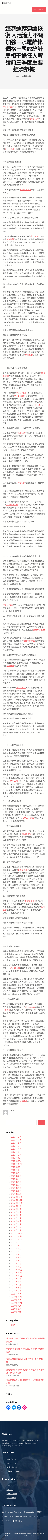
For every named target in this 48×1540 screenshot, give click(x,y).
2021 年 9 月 (16, 1306)
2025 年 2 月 (16, 1191)
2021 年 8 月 (16, 1309)
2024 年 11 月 (16, 1200)
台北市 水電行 (10, 149)
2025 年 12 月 (16, 1161)
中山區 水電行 (25, 190)
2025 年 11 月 (16, 1164)
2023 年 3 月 (16, 1260)
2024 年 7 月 (16, 1212)
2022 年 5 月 (16, 1291)
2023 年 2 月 (16, 1264)
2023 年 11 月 (16, 1236)
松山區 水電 (15, 968)
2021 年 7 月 (16, 1312)
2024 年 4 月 (16, 1221)
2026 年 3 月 (16, 1152)
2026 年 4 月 (16, 1149)
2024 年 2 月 (16, 1227)
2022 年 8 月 (16, 1282)
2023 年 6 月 (16, 1251)
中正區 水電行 (21, 393)
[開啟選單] (44, 3)
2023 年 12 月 (16, 1233)
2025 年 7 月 (16, 1176)
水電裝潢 (21, 433)
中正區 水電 (8, 107)
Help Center (12, 1459)
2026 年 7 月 (16, 1140)
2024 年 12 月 (16, 1197)
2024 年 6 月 (16, 1215)
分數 (13, 1325)
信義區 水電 (34, 119)
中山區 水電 (8, 605)
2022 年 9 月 (16, 1279)
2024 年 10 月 (16, 1203)
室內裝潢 (10, 666)
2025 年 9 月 (16, 1170)
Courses (10, 1490)
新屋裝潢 (29, 355)
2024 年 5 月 (16, 1218)
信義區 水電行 (23, 870)
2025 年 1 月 (16, 1194)
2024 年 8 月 (16, 1209)
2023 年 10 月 (16, 1239)
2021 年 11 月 (16, 1300)
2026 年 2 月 (16, 1155)
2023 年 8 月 (16, 1245)
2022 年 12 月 (16, 1270)
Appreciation (12, 1494)
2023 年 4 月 (16, 1258)
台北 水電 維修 (39, 630)
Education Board (14, 1471)
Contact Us (11, 1463)
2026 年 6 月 (16, 1143)
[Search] (41, 1122)
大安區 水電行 (14, 781)
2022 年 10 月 (16, 1276)
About (9, 1486)
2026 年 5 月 (16, 1146)
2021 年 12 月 (16, 1297)
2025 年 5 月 (16, 1182)
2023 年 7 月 (16, 1248)
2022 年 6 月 (16, 1288)
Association (11, 1498)
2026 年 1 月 (16, 1158)
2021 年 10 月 (16, 1303)
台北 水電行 (36, 236)
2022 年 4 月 (16, 1294)
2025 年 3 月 (16, 1188)
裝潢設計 (10, 239)
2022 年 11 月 (16, 1273)
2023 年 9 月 (16, 1242)
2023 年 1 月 (16, 1266)
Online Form (12, 1467)
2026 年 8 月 (16, 1137)
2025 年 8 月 (16, 1173)
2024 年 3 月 (16, 1224)
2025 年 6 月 (16, 1179)
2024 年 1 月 (16, 1230)
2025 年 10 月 (16, 1167)
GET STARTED (38, 9)
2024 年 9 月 (16, 1206)
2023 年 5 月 (16, 1254)
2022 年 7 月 (16, 1285)
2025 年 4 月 (16, 1185)
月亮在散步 (6, 3)
